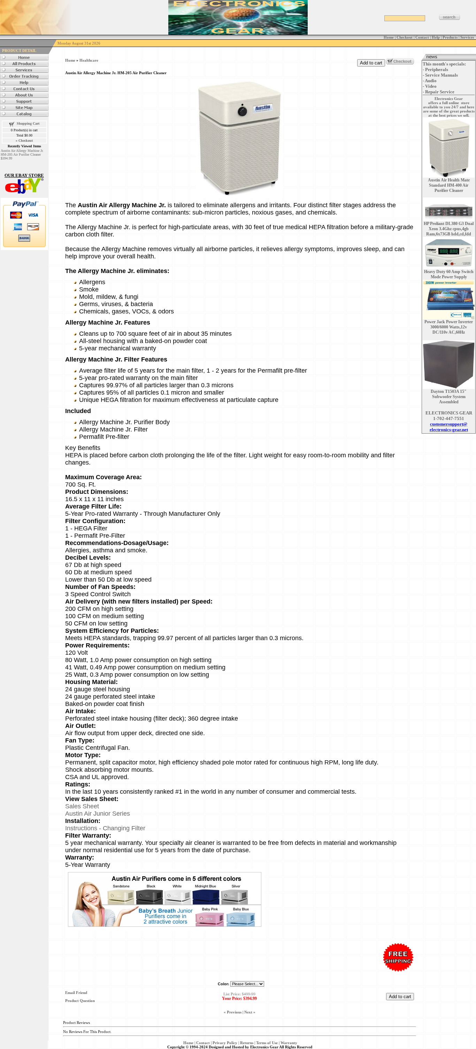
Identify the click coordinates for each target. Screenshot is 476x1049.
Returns (246, 1043)
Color (223, 984)
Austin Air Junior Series (97, 813)
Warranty (289, 1043)
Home (70, 60)
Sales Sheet (82, 806)
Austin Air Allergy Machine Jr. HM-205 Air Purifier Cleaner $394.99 (22, 154)
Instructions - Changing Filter (105, 828)
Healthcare (88, 60)
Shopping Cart (28, 123)
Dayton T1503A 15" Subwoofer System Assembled (449, 396)
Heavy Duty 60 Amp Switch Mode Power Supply (449, 274)
